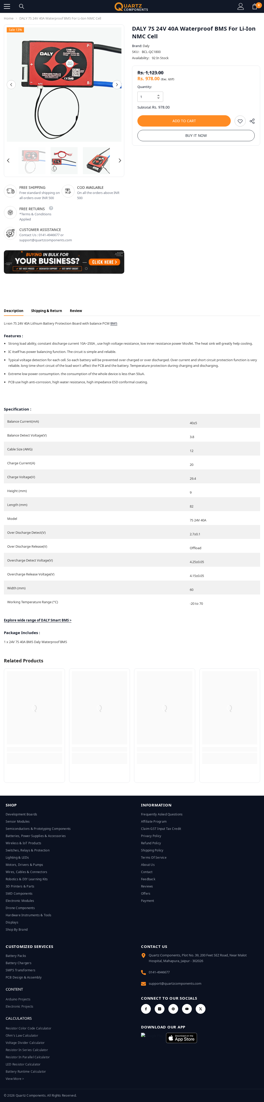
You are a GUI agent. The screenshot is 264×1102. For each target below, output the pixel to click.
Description (13, 310)
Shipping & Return (46, 310)
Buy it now (196, 136)
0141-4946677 (159, 972)
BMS (113, 323)
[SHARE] (250, 122)
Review (76, 310)
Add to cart (184, 120)
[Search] (22, 6)
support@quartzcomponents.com (175, 983)
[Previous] (11, 84)
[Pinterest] (173, 1009)
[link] (34, 749)
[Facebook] (146, 1009)
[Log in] (240, 6)
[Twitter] (200, 1009)
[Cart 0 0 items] (255, 6)
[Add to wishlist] (240, 121)
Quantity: (144, 86)
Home (8, 18)
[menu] (7, 6)
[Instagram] (159, 1009)
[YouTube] (187, 1009)
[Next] (116, 84)
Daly (146, 45)
